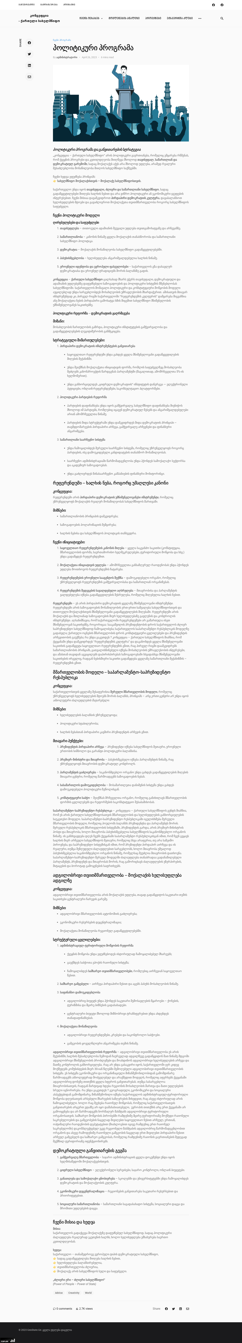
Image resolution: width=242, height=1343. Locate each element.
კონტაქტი (69, 5)
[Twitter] (29, 54)
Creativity (73, 1292)
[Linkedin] (29, 65)
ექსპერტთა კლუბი (180, 18)
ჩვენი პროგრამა (62, 40)
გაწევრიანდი (27, 5)
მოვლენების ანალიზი (124, 18)
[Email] (29, 77)
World (88, 1292)
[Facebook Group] (222, 5)
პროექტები (153, 18)
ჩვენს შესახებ (89, 18)
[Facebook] (213, 5)
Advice (59, 1292)
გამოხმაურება (49, 5)
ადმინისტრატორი (66, 57)
